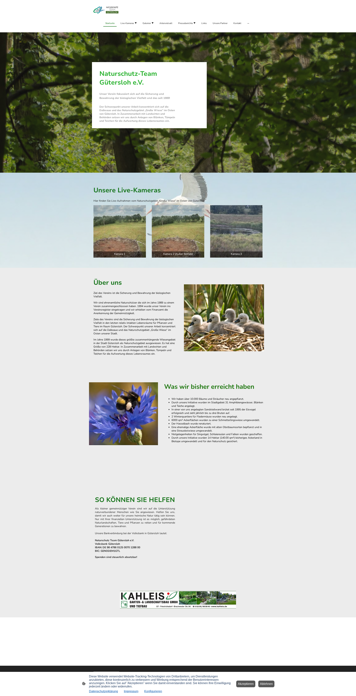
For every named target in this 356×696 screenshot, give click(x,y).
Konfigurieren (153, 691)
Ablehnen (266, 683)
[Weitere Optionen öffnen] (248, 23)
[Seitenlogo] (106, 10)
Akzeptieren (246, 683)
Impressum (131, 691)
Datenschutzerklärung (103, 691)
